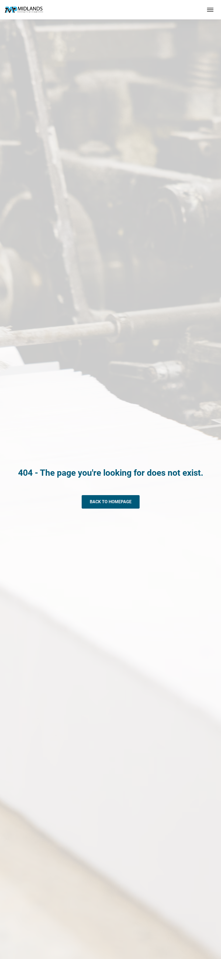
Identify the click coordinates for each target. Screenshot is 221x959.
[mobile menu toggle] (210, 9)
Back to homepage (111, 501)
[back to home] (24, 9)
